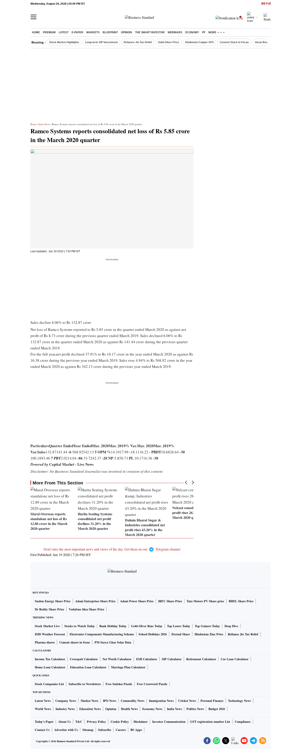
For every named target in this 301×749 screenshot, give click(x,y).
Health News (129, 708)
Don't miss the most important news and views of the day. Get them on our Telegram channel (112, 549)
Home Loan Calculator (50, 667)
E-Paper (77, 32)
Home (36, 32)
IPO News (109, 700)
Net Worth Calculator (117, 659)
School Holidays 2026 (153, 634)
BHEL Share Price (241, 601)
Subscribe (104, 729)
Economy (192, 32)
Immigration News (161, 700)
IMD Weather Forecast (50, 634)
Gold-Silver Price (168, 42)
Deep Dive (231, 626)
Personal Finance (212, 700)
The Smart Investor (150, 32)
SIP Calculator (172, 659)
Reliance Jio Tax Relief (138, 42)
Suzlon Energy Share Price (53, 601)
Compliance (243, 721)
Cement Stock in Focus (234, 42)
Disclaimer (141, 721)
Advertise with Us (66, 729)
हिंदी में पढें (266, 4)
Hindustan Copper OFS (199, 42)
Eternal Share (180, 634)
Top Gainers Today (207, 626)
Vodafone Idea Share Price (86, 609)
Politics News (195, 708)
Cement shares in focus (74, 642)
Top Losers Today (178, 626)
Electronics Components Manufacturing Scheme (102, 634)
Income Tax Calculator (50, 659)
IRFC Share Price (170, 601)
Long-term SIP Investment (101, 42)
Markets (93, 32)
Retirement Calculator (201, 659)
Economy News (152, 708)
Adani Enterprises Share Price (95, 601)
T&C (78, 721)
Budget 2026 (216, 708)
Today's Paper (44, 721)
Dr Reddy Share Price (49, 609)
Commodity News (132, 700)
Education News (90, 708)
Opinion (126, 32)
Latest (64, 32)
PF (203, 32)
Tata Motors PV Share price (205, 601)
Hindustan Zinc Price (209, 634)
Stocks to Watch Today (79, 626)
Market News (89, 700)
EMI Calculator (146, 659)
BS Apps (136, 729)
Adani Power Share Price (137, 601)
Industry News (65, 708)
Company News (65, 700)
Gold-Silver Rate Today (146, 626)
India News (44, 124)
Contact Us (42, 729)
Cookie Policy (120, 721)
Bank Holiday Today (112, 626)
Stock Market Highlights (64, 42)
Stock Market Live (47, 626)
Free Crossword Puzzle (152, 684)
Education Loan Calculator (88, 667)
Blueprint (110, 32)
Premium (49, 32)
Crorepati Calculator (84, 659)
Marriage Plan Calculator (128, 667)
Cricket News (187, 700)
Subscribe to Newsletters (85, 684)
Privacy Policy (96, 721)
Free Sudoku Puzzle (119, 684)
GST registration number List (210, 721)
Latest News (43, 700)
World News (43, 708)
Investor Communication (169, 721)
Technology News (239, 700)
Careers (121, 729)
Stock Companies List (49, 684)
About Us (64, 721)
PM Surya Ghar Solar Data (113, 642)
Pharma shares (45, 642)
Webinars (175, 32)
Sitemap (87, 729)
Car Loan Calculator (235, 659)
